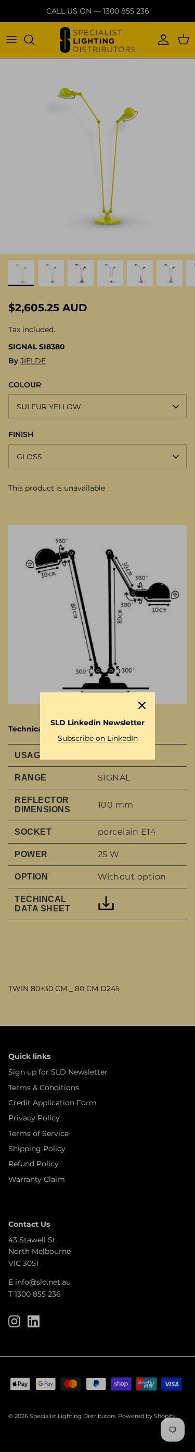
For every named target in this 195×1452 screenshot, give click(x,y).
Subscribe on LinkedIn (98, 738)
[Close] (142, 705)
